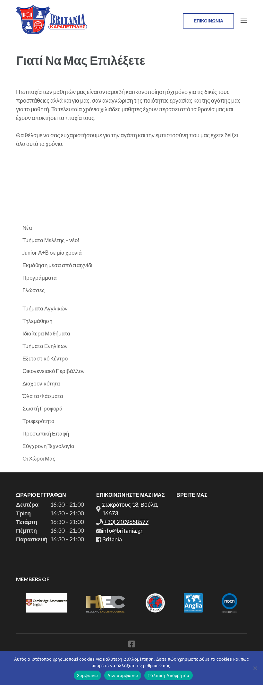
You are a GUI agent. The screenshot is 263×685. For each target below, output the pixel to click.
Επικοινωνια (208, 20)
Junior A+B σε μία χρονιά (52, 252)
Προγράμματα (39, 277)
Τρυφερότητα (38, 421)
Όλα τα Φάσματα (42, 396)
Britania (112, 539)
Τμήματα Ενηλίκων (45, 345)
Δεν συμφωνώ (122, 675)
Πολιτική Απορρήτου (169, 675)
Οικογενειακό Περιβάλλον (53, 371)
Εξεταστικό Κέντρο (45, 358)
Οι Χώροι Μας (38, 458)
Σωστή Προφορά (42, 408)
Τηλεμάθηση (37, 320)
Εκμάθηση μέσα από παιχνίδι (57, 265)
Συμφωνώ (87, 675)
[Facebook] (131, 645)
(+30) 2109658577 (125, 521)
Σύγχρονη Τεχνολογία (48, 446)
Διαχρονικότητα (41, 383)
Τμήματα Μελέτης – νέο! (51, 240)
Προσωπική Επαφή (45, 433)
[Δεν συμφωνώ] (255, 668)
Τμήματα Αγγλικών (45, 308)
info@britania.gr (122, 530)
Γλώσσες (33, 290)
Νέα (27, 227)
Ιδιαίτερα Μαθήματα (46, 333)
